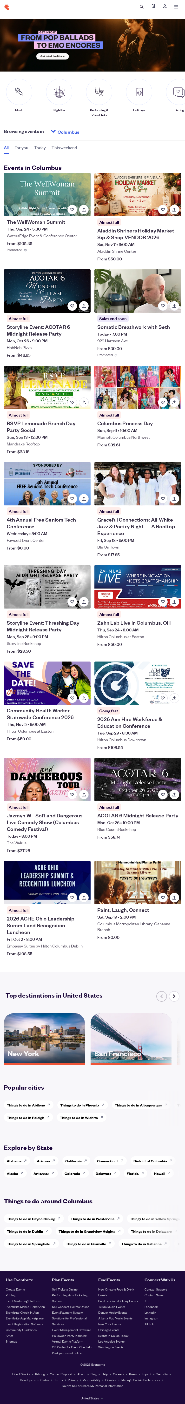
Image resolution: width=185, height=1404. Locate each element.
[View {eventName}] (47, 194)
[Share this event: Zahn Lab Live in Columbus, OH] (174, 602)
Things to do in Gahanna (141, 1243)
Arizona (43, 1160)
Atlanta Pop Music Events (115, 1318)
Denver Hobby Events (112, 1312)
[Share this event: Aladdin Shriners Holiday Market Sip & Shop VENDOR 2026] (174, 209)
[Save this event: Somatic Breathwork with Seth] (163, 306)
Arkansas (41, 1173)
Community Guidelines (21, 1329)
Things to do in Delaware (151, 1231)
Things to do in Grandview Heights (87, 1231)
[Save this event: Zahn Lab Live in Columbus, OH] (163, 602)
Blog (94, 1374)
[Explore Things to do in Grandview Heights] (120, 1231)
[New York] (44, 1061)
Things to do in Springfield (28, 1243)
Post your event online (67, 1353)
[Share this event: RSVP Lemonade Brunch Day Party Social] (84, 402)
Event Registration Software (24, 1324)
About (81, 1374)
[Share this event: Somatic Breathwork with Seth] (174, 306)
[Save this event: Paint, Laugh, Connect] (163, 897)
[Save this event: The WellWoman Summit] (72, 209)
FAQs (9, 1335)
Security (162, 1374)
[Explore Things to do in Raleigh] (49, 1117)
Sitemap (11, 1341)
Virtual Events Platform (67, 1341)
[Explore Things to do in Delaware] (177, 1231)
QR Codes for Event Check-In (72, 1347)
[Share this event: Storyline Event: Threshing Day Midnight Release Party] (84, 602)
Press (133, 1374)
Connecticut (107, 1160)
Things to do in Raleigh (25, 1117)
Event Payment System (67, 1312)
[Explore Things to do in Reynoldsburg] (60, 1218)
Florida (133, 1173)
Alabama (14, 1160)
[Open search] (141, 7)
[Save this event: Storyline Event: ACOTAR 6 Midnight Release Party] (72, 306)
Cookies (110, 1380)
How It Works (21, 1374)
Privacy (73, 1380)
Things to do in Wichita (79, 1117)
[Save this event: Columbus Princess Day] (163, 402)
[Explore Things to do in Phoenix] (104, 1105)
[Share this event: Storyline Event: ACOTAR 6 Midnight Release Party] (84, 306)
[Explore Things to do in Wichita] (103, 1117)
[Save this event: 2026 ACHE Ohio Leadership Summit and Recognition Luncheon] (72, 897)
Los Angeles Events (111, 1341)
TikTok (149, 1324)
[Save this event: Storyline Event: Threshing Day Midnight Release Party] (72, 602)
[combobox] (87, 131)
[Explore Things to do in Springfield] (55, 1243)
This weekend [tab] (64, 147)
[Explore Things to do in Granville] (111, 1243)
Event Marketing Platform (23, 1300)
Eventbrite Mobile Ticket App (25, 1306)
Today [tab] (40, 147)
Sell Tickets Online (65, 1289)
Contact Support (156, 1289)
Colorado (72, 1173)
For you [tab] (21, 147)
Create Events (15, 1289)
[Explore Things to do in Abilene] (50, 1105)
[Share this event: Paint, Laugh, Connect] (174, 897)
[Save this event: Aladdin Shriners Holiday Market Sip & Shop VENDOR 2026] (163, 209)
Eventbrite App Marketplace (25, 1318)
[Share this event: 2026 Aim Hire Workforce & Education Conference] (174, 698)
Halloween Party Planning (69, 1335)
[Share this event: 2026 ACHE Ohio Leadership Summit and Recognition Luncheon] (84, 897)
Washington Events (111, 1347)
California (73, 1160)
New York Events (109, 1324)
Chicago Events (108, 1329)
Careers (118, 1374)
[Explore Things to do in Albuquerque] (167, 1105)
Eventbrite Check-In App (22, 1312)
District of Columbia (150, 1160)
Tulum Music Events (111, 1306)
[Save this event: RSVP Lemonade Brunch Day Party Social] (72, 402)
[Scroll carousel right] (174, 996)
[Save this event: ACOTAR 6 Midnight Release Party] (163, 794)
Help (105, 1374)
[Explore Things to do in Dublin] (48, 1231)
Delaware (103, 1173)
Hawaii (159, 1173)
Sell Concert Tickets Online (70, 1306)
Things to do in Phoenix (79, 1104)
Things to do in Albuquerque (138, 1104)
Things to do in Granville (86, 1243)
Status (44, 1380)
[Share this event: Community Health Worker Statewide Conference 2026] (84, 698)
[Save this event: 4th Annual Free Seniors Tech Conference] (72, 498)
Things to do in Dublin (25, 1231)
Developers (27, 1380)
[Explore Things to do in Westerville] (119, 1218)
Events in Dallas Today (113, 1335)
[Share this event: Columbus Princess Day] (174, 402)
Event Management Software (71, 1329)
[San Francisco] (131, 1061)
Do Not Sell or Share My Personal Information (92, 1385)
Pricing (10, 1295)
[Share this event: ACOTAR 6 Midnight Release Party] (174, 794)
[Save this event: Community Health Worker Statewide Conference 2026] (72, 698)
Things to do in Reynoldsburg (31, 1218)
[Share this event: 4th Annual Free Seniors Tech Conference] (84, 498)
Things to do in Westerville (92, 1218)
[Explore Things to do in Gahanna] (167, 1243)
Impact (146, 1374)
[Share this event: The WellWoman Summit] (84, 209)
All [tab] (6, 147)
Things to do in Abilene (26, 1104)
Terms (58, 1380)
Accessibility (91, 1380)
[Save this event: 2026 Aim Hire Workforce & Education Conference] (163, 698)
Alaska (12, 1173)
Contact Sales (154, 1295)
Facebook (151, 1306)
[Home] (7, 7)
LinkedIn (150, 1312)
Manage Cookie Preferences (140, 1380)
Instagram (151, 1318)
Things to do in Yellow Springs (155, 1218)
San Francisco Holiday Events (118, 1300)
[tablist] (40, 149)
